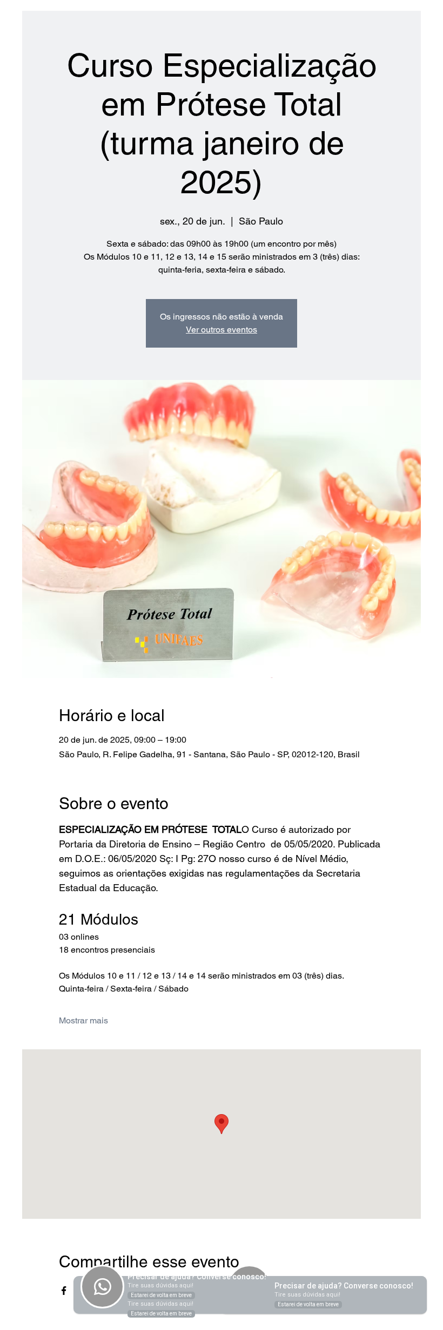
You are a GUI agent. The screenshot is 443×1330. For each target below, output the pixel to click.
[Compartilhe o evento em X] (90, 1290)
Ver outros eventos (221, 329)
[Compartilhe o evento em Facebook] (64, 1290)
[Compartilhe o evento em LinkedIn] (117, 1290)
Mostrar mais (83, 1020)
